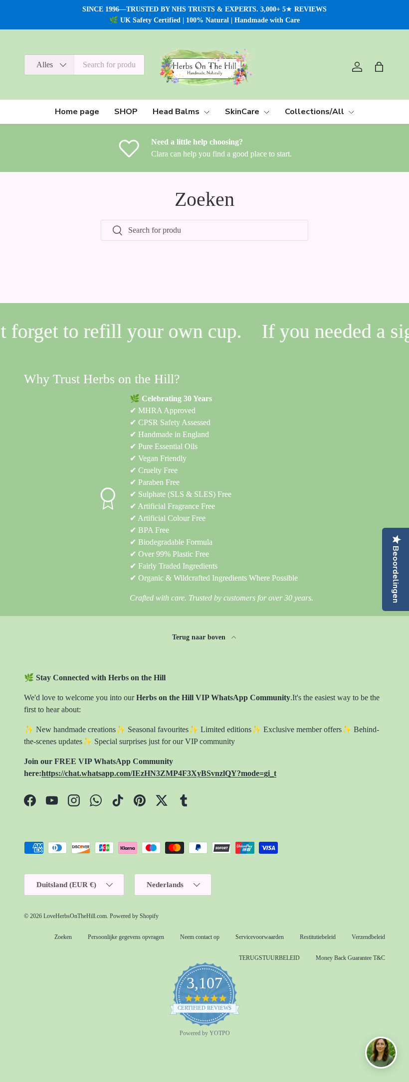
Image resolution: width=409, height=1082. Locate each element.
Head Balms (176, 111)
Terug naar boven (199, 637)
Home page (77, 111)
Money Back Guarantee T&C (350, 957)
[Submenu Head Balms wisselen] (206, 112)
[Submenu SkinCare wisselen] (266, 112)
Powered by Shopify (134, 916)
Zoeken (63, 936)
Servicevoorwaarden (259, 936)
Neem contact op (199, 936)
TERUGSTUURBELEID (269, 957)
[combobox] (84, 65)
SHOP (126, 111)
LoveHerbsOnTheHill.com (75, 916)
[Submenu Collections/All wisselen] (351, 112)
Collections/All (314, 111)
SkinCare (242, 111)
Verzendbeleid (368, 936)
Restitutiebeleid (318, 936)
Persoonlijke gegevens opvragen (126, 936)
